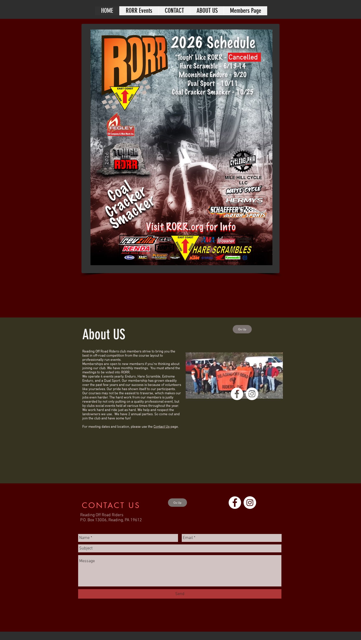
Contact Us (162, 427)
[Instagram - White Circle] (252, 394)
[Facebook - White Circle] (237, 394)
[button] (138, 10)
